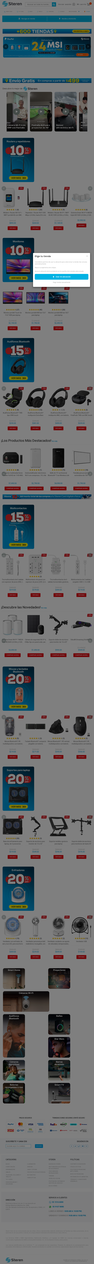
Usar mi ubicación (63, 276)
